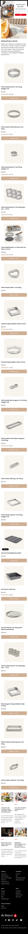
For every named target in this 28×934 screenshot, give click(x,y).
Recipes (3, 891)
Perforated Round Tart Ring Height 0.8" (11, 88)
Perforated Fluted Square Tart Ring (12, 743)
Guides (3, 893)
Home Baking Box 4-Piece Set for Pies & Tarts (13, 248)
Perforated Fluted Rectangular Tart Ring (12, 439)
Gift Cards (18, 897)
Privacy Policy (4, 927)
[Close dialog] (26, 1)
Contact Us (4, 874)
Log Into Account (5, 883)
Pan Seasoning (5, 899)
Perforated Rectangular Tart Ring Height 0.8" (14, 401)
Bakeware (18, 893)
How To (3, 895)
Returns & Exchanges (6, 878)
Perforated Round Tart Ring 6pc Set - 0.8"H (13, 208)
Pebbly (2, 906)
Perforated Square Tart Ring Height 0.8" (12, 516)
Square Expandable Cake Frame (13, 324)
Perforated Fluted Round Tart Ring (12, 128)
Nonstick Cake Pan (8, 589)
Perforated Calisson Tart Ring (12, 780)
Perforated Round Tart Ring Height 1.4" (11, 168)
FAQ (17, 876)
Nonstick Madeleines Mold (11, 553)
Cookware (18, 891)
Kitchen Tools (19, 895)
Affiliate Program (20, 880)
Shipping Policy (23, 927)
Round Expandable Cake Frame (13, 362)
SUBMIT (20, 14)
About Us (18, 874)
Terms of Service (13, 927)
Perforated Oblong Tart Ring (12, 479)
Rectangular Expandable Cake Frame (12, 705)
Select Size (14, 98)
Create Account (5, 881)
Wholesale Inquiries (20, 878)
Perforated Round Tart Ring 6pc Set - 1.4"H (13, 667)
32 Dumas (3, 908)
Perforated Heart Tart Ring (11, 287)
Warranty (3, 880)
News (2, 897)
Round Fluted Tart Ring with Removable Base (11, 628)
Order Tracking (4, 876)
